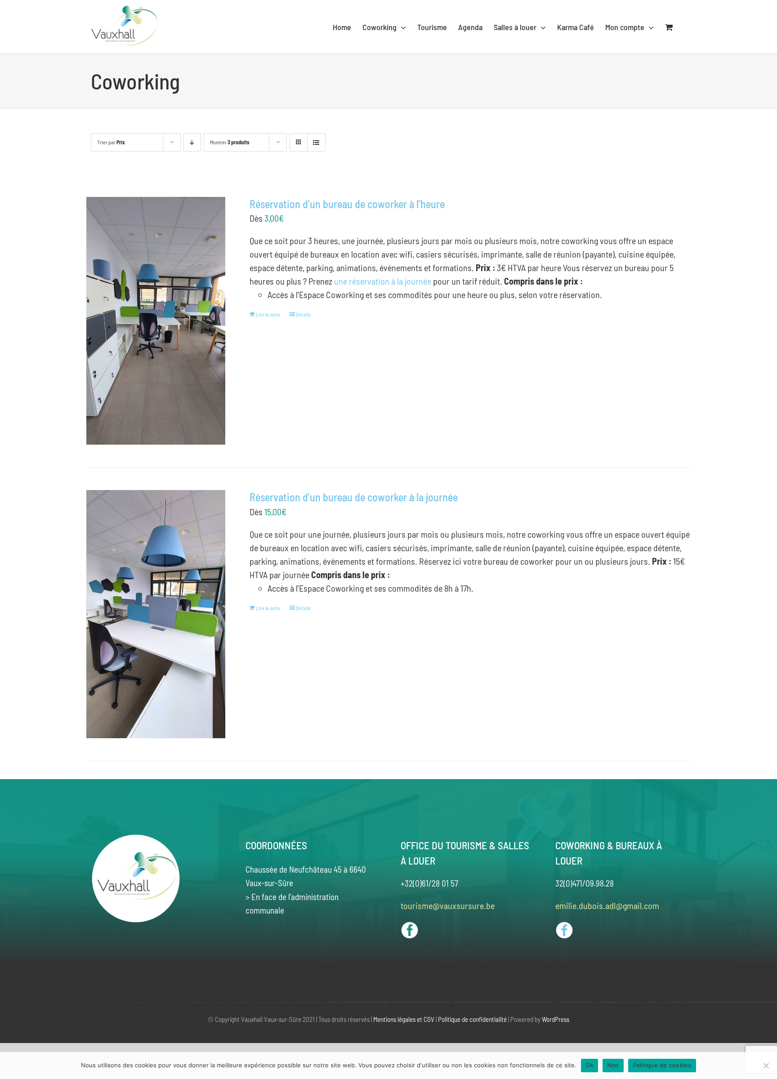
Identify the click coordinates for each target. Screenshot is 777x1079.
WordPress (555, 1019)
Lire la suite (268, 314)
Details (303, 314)
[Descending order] (192, 142)
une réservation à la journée (382, 281)
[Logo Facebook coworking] (564, 925)
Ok (589, 1065)
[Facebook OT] (410, 925)
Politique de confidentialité (472, 1019)
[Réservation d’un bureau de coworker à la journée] (155, 614)
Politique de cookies (662, 1065)
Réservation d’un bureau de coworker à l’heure (347, 203)
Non (613, 1065)
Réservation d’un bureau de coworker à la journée (354, 497)
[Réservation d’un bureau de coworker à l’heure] (155, 321)
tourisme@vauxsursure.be (448, 905)
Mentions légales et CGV (403, 1019)
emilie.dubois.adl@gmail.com (607, 905)
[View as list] (316, 142)
